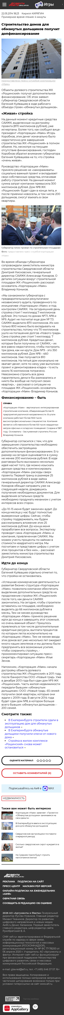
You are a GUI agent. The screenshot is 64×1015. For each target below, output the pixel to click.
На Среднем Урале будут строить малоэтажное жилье (33, 856)
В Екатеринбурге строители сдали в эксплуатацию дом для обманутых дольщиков (31, 724)
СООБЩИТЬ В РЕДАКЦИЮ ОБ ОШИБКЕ (27, 903)
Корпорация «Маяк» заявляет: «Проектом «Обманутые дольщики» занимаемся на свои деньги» (37, 815)
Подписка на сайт (31, 881)
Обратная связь (14, 898)
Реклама (9, 881)
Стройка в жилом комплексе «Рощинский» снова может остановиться (26, 744)
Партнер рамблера (31, 999)
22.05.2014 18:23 (10, 13)
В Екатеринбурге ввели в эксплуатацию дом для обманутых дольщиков (36, 824)
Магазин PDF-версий (37, 886)
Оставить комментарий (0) (32, 773)
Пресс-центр (11, 886)
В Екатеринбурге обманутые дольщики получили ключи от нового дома (30, 734)
